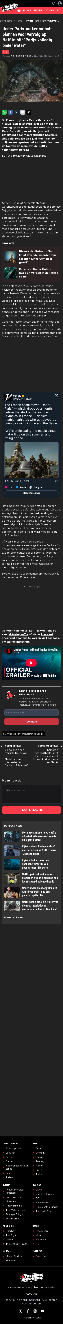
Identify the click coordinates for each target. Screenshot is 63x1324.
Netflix (43, 127)
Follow (28, 398)
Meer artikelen (14, 917)
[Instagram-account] (35, 1311)
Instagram (23, 641)
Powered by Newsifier (31, 1318)
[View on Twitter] (57, 397)
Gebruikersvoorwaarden (41, 1287)
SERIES (37, 10)
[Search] (54, 3)
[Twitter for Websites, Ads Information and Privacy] (56, 481)
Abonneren (31, 721)
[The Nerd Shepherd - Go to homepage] (9, 3)
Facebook (52, 638)
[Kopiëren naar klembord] (28, 112)
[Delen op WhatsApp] (4, 112)
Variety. (41, 315)
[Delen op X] (16, 112)
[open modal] (59, 3)
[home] (19, 10)
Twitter (6, 641)
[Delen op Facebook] (10, 112)
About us (31, 1293)
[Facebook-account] (28, 1311)
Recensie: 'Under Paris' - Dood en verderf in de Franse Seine (38, 273)
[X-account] (20, 1311)
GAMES (49, 10)
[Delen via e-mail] (22, 112)
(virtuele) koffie (18, 634)
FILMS (27, 10)
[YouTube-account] (42, 1311)
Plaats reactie (31, 809)
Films (5, 52)
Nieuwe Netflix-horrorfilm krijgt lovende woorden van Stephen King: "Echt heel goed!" (37, 257)
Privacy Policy (15, 1287)
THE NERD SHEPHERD (21, 56)
